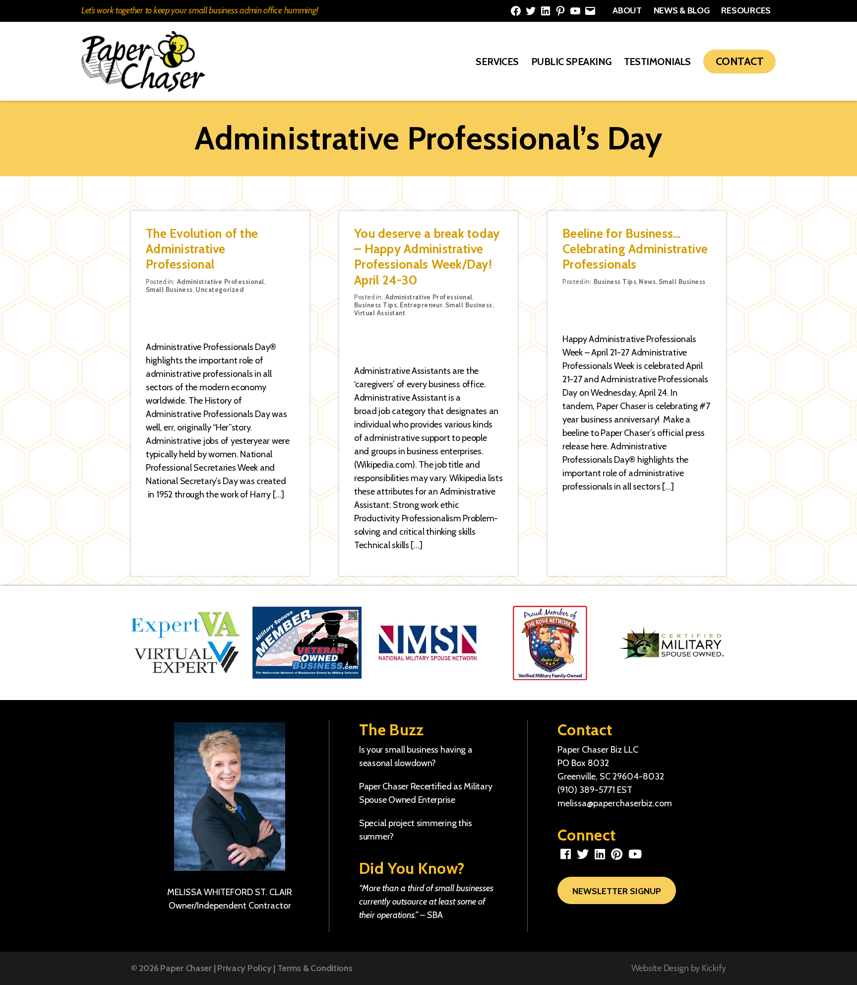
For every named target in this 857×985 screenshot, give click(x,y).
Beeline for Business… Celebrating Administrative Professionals (635, 249)
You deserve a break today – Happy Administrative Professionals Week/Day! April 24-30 (426, 256)
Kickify (714, 968)
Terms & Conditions (315, 968)
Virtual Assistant (379, 313)
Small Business (169, 289)
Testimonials (657, 62)
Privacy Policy (244, 968)
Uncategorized (219, 289)
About (627, 10)
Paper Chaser (186, 968)
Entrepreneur (421, 305)
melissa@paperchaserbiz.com (614, 803)
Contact (739, 61)
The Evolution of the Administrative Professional (202, 249)
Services (497, 62)
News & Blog (682, 10)
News (647, 281)
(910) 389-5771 (586, 789)
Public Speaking (571, 62)
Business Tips (375, 305)
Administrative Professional (220, 281)
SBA (435, 915)
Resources (746, 10)
